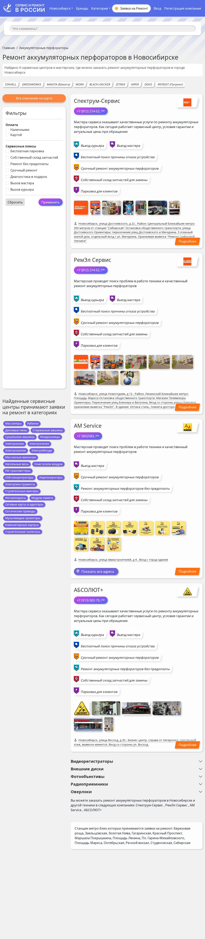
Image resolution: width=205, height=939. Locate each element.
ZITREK (121, 84)
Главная (8, 48)
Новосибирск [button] (59, 8)
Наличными (19, 129)
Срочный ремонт (23, 170)
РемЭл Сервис (92, 259)
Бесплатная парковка (27, 151)
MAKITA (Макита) (58, 84)
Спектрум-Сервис (97, 100)
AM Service (87, 425)
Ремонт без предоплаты (29, 164)
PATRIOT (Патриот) (170, 84)
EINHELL (11, 84)
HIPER (135, 84)
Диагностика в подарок (28, 176)
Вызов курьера (22, 189)
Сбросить (15, 202)
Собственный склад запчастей (34, 157)
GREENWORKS (31, 84)
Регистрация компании (182, 8)
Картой (16, 135)
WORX (79, 84)
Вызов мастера (22, 183)
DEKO (148, 84)
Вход (157, 8)
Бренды (82, 8)
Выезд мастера (129, 145)
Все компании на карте (34, 98)
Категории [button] (99, 8)
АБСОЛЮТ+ (88, 590)
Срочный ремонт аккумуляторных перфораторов (119, 168)
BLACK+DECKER (100, 84)
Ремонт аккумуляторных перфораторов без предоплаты (125, 488)
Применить (50, 202)
